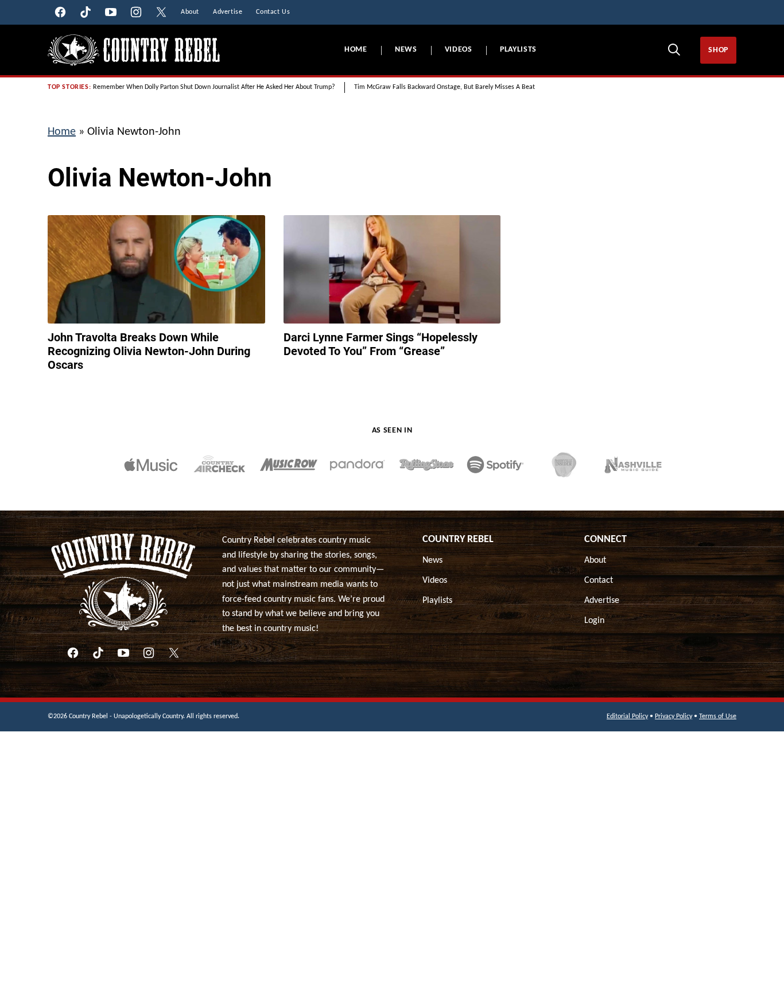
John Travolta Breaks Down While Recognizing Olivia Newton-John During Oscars (149, 351)
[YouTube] (123, 652)
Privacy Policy (673, 716)
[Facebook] (73, 652)
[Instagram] (148, 652)
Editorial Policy (627, 716)
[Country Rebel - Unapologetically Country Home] (134, 50)
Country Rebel (458, 539)
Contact (598, 580)
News (406, 49)
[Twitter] (174, 652)
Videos (458, 49)
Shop (718, 50)
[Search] (673, 49)
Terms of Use (717, 716)
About (595, 560)
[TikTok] (98, 652)
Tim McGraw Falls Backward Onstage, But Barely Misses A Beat (444, 87)
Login (594, 620)
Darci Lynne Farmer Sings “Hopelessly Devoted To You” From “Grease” (381, 344)
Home (355, 49)
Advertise (601, 600)
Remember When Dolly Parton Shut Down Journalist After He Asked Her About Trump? (214, 87)
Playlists (518, 49)
